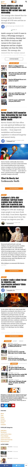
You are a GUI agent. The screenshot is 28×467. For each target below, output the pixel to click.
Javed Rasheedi (10, 223)
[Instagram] (9, 405)
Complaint (3, 424)
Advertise (3, 421)
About (2, 413)
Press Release (4, 436)
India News (3, 430)
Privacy (2, 422)
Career (2, 417)
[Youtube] (13, 405)
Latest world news (5, 437)
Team (2, 415)
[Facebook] (2, 405)
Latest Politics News (6, 434)
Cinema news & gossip (6, 439)
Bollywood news (5, 441)
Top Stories (4, 432)
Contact (3, 419)
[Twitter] (6, 405)
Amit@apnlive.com (11, 141)
